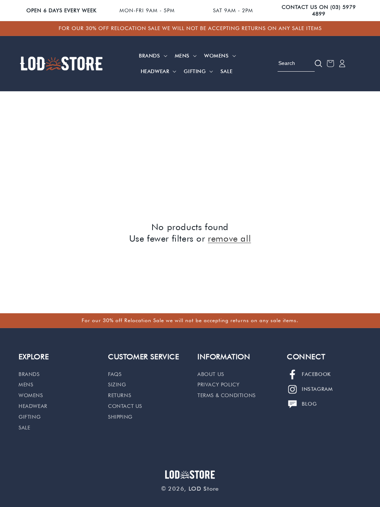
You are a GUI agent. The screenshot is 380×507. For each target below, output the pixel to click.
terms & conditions (226, 395)
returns (119, 395)
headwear (33, 406)
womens (31, 395)
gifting (29, 417)
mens (26, 384)
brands (29, 374)
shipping (120, 417)
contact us (125, 406)
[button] (152, 55)
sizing (117, 384)
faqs (114, 374)
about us (210, 374)
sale (24, 428)
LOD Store (204, 488)
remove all (229, 238)
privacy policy (218, 384)
